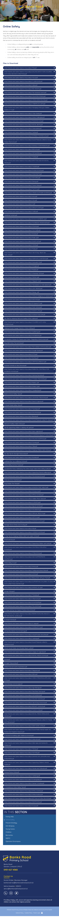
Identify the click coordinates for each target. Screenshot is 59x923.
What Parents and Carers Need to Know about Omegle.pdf (21, 266)
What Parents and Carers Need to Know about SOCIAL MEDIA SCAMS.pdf (26, 655)
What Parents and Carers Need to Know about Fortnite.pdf (21, 442)
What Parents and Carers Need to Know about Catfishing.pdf (22, 776)
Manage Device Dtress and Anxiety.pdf (15, 525)
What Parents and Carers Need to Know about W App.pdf (21, 623)
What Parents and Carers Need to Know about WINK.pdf (21, 574)
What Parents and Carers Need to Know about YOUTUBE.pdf (22, 230)
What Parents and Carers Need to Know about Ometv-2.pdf (22, 386)
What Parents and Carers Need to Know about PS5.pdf (20, 68)
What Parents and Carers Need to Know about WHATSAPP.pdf (22, 602)
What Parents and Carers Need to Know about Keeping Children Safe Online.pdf (27, 450)
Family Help (10, 817)
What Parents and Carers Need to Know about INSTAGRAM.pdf (23, 695)
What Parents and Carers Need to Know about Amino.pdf (21, 566)
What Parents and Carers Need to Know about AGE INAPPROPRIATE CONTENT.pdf (24, 558)
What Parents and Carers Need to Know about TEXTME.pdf (21, 753)
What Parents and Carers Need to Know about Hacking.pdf (21, 638)
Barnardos (9, 835)
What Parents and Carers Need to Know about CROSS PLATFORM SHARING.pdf (28, 193)
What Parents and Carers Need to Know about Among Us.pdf (22, 491)
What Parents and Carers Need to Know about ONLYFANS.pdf (22, 412)
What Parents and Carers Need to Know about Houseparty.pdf (22, 390)
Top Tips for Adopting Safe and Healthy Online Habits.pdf (21, 318)
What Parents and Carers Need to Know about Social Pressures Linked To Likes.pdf (28, 420)
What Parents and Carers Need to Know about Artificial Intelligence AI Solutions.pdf (28, 296)
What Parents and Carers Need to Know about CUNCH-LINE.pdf (23, 710)
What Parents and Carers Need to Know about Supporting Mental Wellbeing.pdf (27, 472)
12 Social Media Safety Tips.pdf (13, 405)
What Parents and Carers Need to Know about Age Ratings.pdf (22, 688)
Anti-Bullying (10, 826)
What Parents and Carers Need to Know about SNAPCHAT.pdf (22, 241)
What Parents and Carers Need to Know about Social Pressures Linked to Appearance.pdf (25, 643)
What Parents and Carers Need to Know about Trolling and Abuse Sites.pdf (26, 570)
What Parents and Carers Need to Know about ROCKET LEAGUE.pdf (24, 706)
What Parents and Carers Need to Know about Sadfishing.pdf (22, 332)
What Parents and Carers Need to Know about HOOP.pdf (21, 245)
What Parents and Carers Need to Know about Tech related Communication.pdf (27, 347)
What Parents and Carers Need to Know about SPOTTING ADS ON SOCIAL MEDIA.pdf (26, 162)
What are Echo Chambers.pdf (13, 480)
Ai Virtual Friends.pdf (10, 619)
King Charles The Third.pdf (11, 483)
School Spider (48, 909)
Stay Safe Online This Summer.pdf (14, 343)
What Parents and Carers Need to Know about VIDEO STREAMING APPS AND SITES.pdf (27, 679)
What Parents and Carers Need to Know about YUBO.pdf (21, 211)
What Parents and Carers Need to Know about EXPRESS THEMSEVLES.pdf (26, 136)
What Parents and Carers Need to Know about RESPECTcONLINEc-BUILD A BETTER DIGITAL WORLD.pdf (27, 615)
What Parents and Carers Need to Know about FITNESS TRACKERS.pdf (25, 379)
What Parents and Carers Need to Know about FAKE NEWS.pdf (23, 307)
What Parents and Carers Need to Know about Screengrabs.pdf (23, 779)
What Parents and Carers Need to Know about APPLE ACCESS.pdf (23, 495)
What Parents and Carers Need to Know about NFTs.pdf (20, 354)
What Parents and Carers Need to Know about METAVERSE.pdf (23, 153)
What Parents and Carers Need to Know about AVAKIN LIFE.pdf (23, 311)
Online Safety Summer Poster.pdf (13, 465)
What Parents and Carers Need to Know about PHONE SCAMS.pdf (24, 170)
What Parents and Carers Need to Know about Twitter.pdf (21, 132)
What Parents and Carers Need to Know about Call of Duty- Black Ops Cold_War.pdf (25, 254)
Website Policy (19, 913)
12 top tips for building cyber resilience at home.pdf (19, 735)
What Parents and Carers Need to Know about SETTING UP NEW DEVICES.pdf (27, 798)
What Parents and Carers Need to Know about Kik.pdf (20, 528)
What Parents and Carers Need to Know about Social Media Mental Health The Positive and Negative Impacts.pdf (27, 731)
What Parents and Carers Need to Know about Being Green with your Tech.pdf (27, 578)
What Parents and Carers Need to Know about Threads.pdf (21, 595)
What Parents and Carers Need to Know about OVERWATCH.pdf (23, 627)
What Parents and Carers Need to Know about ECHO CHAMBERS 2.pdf (25, 219)
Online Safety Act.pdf (10, 563)
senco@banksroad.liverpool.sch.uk (16, 889)
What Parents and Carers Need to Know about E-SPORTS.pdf (22, 502)
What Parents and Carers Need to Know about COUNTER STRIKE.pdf (24, 96)
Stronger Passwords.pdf (11, 663)
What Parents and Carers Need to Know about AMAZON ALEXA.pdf (24, 521)
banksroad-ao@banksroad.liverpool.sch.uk (18, 883)
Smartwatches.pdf (9, 540)
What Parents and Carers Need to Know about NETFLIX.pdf (22, 517)
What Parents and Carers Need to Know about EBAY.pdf (20, 674)
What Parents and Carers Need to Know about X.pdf (19, 204)
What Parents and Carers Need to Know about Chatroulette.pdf (22, 128)
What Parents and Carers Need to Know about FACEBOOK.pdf (22, 335)
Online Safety (10, 820)
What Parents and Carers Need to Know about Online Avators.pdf (23, 794)
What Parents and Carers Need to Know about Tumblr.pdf (21, 157)
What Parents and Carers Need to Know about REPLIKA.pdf (22, 149)
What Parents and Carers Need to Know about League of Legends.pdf (25, 652)
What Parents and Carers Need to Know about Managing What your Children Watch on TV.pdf (26, 109)
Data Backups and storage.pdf (13, 684)
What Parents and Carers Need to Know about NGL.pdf (20, 200)
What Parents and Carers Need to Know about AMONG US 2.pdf (23, 587)
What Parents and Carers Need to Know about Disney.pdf (21, 181)
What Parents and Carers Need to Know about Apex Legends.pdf (23, 431)
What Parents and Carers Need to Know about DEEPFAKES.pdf (23, 802)
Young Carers (10, 829)
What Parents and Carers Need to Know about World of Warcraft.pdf (24, 314)
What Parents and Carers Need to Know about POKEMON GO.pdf (23, 121)
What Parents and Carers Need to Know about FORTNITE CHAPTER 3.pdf (26, 258)
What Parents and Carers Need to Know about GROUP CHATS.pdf (23, 208)
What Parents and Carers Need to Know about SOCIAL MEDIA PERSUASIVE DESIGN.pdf (26, 715)
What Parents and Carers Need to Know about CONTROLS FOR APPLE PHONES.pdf (25, 548)
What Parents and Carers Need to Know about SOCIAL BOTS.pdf (23, 125)
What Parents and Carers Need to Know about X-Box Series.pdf (23, 113)
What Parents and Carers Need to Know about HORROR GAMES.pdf (24, 532)
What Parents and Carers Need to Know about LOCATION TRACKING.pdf (26, 397)
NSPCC (8, 838)
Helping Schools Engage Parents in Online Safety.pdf (19, 328)
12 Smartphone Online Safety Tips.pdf (15, 787)
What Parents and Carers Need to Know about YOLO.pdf (21, 77)
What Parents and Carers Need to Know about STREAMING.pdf (23, 553)
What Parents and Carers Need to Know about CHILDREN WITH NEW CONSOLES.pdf (25, 323)
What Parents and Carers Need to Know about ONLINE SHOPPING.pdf (25, 439)
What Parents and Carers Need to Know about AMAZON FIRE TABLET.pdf (26, 487)
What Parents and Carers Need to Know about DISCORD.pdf (22, 178)
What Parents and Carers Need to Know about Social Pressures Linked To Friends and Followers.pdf (28, 721)
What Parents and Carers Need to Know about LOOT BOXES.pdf (23, 288)
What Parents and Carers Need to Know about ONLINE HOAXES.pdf (24, 699)
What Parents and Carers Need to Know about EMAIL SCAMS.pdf (23, 791)
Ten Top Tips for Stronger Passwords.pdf (16, 454)
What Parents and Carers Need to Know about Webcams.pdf (22, 739)
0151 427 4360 (11, 869)
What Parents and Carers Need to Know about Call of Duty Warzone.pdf (25, 702)
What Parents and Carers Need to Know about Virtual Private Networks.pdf (26, 634)
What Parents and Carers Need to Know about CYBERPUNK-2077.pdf (24, 104)
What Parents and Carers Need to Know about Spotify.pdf (21, 358)
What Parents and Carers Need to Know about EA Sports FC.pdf (23, 303)
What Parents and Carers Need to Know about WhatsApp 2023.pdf (24, 273)
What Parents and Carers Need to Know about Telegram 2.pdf (22, 281)
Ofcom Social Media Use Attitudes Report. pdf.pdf (18, 648)
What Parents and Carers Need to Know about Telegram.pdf (22, 670)
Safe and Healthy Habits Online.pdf (14, 424)
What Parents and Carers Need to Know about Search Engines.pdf (23, 401)
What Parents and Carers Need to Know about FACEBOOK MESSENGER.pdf (27, 222)
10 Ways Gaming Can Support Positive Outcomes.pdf (19, 610)
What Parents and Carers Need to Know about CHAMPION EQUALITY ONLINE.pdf (28, 435)
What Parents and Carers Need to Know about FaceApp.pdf (22, 409)
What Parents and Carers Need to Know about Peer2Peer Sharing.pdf (24, 691)
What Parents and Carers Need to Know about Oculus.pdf (21, 806)
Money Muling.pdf (9, 591)
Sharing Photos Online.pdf (11, 772)
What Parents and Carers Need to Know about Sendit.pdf (21, 234)
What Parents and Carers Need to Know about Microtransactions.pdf (24, 476)
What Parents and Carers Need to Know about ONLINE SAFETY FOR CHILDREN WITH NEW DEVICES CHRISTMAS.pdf (28, 73)
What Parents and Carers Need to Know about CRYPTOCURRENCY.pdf (25, 362)
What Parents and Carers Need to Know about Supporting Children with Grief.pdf (27, 543)
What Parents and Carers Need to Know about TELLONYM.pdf (22, 606)
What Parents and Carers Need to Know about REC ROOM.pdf (22, 89)
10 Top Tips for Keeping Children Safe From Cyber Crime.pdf (21, 536)
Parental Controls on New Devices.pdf (15, 365)
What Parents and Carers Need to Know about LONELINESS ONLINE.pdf (25, 100)
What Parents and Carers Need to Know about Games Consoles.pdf (24, 783)
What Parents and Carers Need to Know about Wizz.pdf (20, 196)
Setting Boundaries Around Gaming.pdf (15, 631)
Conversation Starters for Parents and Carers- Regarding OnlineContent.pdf (26, 339)
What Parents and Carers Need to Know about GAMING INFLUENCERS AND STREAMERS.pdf (27, 758)
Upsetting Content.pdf (10, 215)
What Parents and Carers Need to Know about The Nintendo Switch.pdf (25, 92)
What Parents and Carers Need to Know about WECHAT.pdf (22, 299)
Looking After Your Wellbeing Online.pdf (15, 461)
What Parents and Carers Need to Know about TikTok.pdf (21, 749)
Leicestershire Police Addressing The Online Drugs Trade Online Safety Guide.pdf (27, 468)
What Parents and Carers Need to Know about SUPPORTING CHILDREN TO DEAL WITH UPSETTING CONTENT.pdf (28, 583)
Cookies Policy (28, 913)
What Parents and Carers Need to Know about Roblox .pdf (21, 382)
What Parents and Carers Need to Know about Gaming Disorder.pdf (24, 375)
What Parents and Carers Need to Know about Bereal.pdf (21, 416)
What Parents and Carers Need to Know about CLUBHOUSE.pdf (23, 81)
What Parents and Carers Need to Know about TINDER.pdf (21, 166)
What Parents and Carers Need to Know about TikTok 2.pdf (21, 277)
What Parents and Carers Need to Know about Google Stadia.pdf (23, 350)
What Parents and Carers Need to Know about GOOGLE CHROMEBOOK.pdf (27, 145)
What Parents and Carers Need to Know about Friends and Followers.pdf (25, 768)
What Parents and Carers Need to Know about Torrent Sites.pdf (23, 185)
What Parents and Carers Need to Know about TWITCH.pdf (21, 189)
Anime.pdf (7, 659)
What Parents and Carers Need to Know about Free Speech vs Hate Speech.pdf (27, 285)
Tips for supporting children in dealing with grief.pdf (19, 427)
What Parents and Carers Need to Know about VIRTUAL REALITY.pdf (24, 513)
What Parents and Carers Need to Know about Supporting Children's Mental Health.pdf (26, 764)
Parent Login (36, 913)
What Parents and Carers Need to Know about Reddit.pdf (21, 270)
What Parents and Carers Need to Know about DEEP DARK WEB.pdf (24, 726)
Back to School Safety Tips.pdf (13, 394)
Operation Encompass (13, 841)
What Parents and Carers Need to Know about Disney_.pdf (21, 292)
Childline (8, 832)
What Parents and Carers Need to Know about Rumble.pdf (21, 457)
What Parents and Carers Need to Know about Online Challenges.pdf (24, 117)
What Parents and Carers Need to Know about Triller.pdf (20, 446)
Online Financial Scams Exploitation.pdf (15, 667)
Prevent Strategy (11, 823)
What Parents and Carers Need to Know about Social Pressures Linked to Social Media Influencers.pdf (27, 141)
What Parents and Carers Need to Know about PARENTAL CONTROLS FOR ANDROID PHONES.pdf (26, 370)
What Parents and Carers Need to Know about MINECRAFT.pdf (23, 174)
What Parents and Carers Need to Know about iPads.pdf (20, 249)
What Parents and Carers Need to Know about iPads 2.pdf (21, 237)
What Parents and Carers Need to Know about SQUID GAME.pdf (23, 506)
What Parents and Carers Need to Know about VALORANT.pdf (22, 510)
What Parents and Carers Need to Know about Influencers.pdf (22, 599)
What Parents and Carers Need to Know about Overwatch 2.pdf (23, 262)
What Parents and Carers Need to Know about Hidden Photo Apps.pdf (25, 498)
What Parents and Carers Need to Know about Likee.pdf (20, 85)
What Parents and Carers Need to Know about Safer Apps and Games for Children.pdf (26, 744)
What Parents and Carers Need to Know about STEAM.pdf (21, 226)
